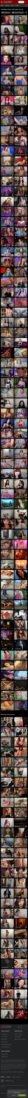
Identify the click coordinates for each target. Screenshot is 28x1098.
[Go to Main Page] (8, 2)
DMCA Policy (4, 1039)
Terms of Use (4, 1036)
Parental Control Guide (6, 1044)
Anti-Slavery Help (5, 1047)
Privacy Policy (4, 1034)
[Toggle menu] (1, 2)
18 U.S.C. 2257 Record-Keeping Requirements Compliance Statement (13, 1086)
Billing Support (4, 1056)
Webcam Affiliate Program (20, 1039)
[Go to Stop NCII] (9, 1081)
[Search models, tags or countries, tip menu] (26, 5)
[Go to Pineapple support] (2, 1080)
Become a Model (18, 1034)
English (21, 1026)
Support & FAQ (4, 1054)
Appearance (7, 12)
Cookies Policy (4, 1041)
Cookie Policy (17, 1092)
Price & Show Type (18, 12)
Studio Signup (17, 1036)
